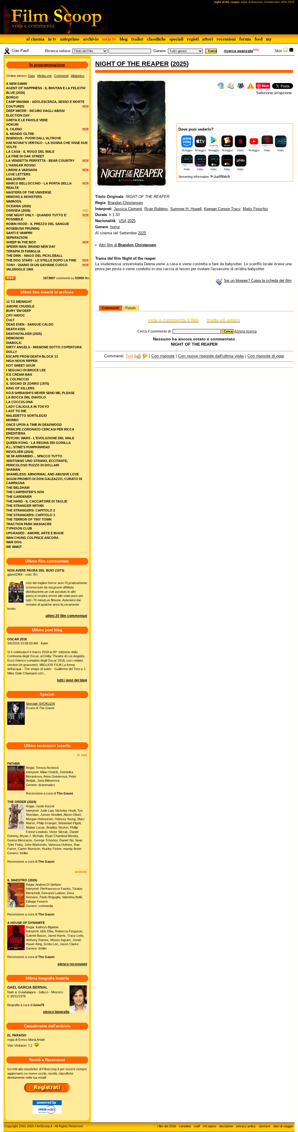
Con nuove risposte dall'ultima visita (211, 356)
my (269, 39)
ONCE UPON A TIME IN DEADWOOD (34, 424)
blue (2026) (15, 92)
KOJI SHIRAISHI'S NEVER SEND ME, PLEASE (40, 393)
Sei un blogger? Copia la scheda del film (258, 280)
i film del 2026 (166, 1126)
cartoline (185, 1126)
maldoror (15, 179)
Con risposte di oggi (265, 356)
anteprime (69, 39)
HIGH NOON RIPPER (22, 361)
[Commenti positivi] (138, 356)
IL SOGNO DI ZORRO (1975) (27, 383)
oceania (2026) (18, 206)
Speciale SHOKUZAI (40, 703)
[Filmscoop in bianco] (285, 51)
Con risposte (163, 356)
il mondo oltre (20, 134)
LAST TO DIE (16, 411)
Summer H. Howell (186, 209)
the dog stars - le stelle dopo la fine (41, 260)
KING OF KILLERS (20, 388)
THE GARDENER (19, 496)
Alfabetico (77, 76)
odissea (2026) (18, 210)
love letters (18, 174)
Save (265, 85)
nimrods (13, 201)
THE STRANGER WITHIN (25, 505)
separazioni (17, 237)
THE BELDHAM (17, 487)
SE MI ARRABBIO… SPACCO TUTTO (34, 456)
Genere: (160, 51)
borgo (12, 97)
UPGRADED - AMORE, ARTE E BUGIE (35, 533)
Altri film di (127, 245)
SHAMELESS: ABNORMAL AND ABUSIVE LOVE (42, 474)
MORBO (12, 420)
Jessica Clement (128, 209)
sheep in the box (21, 242)
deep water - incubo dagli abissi (35, 111)
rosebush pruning (23, 228)
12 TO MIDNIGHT (19, 301)
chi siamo (209, 1126)
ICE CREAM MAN (19, 374)
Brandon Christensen (125, 203)
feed (258, 39)
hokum (12, 124)
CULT (10, 320)
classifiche (156, 39)
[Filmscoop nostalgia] (291, 51)
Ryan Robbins (156, 209)
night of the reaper (132, 63)
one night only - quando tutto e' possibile (36, 217)
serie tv (109, 39)
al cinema (35, 39)
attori (207, 39)
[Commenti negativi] (145, 356)
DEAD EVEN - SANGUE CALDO (30, 324)
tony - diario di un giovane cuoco (37, 265)
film (87, 278)
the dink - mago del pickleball (34, 255)
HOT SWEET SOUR (20, 365)
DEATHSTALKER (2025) (24, 333)
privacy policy (246, 1126)
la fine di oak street (25, 156)
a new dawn (16, 83)
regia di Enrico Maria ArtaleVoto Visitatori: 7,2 (26, 1040)
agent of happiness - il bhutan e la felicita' (46, 88)
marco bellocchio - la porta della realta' (39, 185)
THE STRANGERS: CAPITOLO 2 (30, 510)
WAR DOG (14, 542)
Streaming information (194, 176)
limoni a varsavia (21, 170)
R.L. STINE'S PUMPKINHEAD (28, 447)
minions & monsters (24, 196)
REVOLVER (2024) (19, 451)
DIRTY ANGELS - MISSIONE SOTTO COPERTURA (44, 347)
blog (124, 39)
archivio (91, 39)
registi (193, 39)
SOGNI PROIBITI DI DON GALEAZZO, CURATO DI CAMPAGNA (44, 481)
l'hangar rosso (21, 165)
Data (31, 76)
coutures (15, 106)
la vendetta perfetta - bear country (40, 160)
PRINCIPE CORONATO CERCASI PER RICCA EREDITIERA (40, 431)
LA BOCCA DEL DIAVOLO (26, 397)
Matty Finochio (255, 209)
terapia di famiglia (23, 251)
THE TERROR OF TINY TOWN (29, 519)
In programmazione (47, 65)
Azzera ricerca (245, 331)
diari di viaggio (283, 1126)
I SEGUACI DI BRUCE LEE (26, 370)
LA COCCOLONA (19, 402)
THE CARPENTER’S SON (25, 492)
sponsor (264, 1126)
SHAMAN (13, 469)
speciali (176, 39)
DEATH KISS (15, 329)
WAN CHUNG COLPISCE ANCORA (32, 537)
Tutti (129, 356)
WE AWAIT (14, 547)
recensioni (226, 39)
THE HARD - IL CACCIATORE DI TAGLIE (36, 501)
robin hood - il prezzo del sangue (37, 224)
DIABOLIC (14, 342)
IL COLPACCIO (17, 379)
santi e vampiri (19, 233)
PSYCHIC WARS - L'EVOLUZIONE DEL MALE (40, 438)
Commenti (110, 308)
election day (18, 115)
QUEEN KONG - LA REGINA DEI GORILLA (38, 442)
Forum (130, 308)
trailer (137, 39)
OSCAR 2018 (17, 639)
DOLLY (11, 352)
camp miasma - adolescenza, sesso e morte (45, 101)
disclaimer (226, 1126)
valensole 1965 (19, 269)
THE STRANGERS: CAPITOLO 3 (30, 515)
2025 (180, 63)
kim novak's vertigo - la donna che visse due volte (47, 145)
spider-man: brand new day (30, 246)
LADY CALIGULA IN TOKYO (27, 406)
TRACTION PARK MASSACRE (29, 524)
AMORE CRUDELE (20, 306)
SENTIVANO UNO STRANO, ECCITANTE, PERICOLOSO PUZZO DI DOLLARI (37, 463)
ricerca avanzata (238, 51)
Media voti (44, 76)
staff (197, 1126)
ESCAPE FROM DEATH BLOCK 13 (32, 356)
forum (245, 39)
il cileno (14, 129)
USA (122, 221)
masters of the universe (28, 192)
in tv (52, 39)
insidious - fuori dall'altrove (33, 138)
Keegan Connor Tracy (222, 209)
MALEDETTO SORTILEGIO (26, 415)
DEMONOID (15, 338)
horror (115, 227)
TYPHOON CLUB (19, 528)
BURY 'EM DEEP (18, 310)
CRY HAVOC (15, 315)
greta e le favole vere (27, 120)
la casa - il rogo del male (30, 151)
